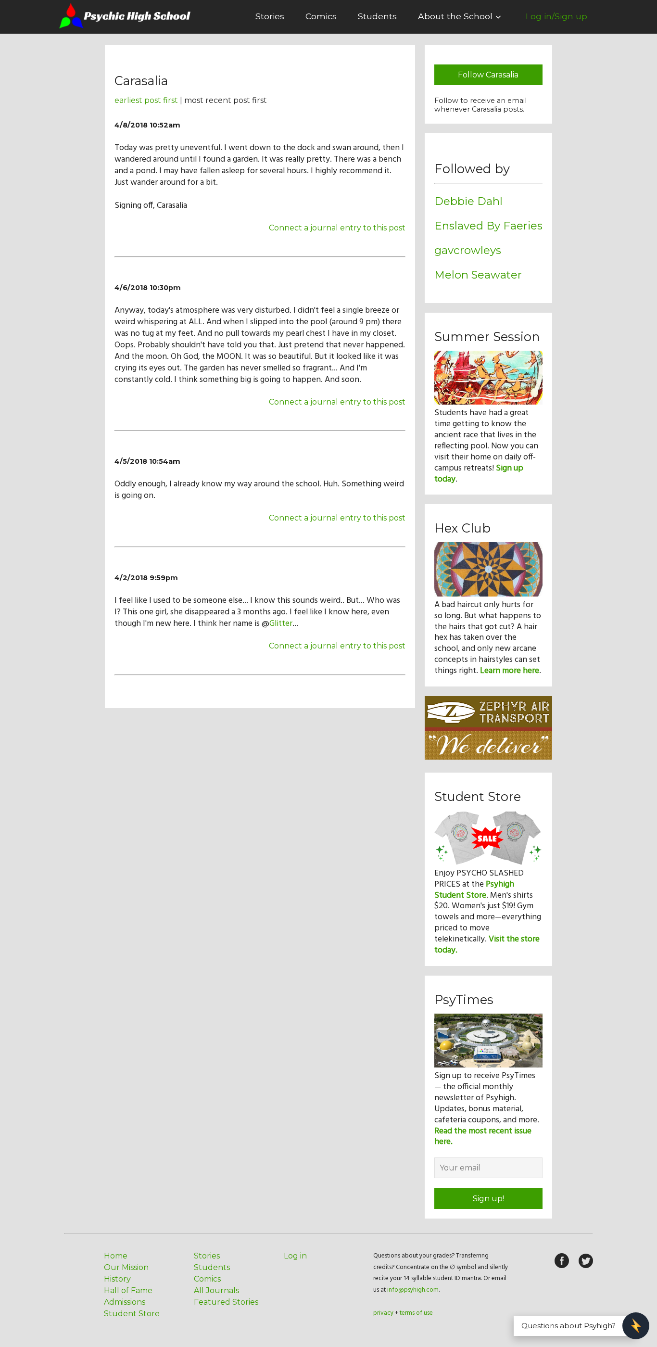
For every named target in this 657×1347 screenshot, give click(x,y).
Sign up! (488, 1198)
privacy (383, 1313)
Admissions (124, 1302)
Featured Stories (226, 1302)
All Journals (216, 1290)
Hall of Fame (128, 1290)
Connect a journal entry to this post (337, 227)
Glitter (280, 624)
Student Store (132, 1313)
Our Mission (126, 1267)
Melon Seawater (478, 274)
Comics (321, 16)
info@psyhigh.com (413, 1290)
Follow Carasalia (488, 74)
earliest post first (146, 100)
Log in (295, 1255)
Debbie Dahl (468, 201)
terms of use (416, 1313)
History (117, 1278)
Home (115, 1255)
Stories (269, 16)
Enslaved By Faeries (488, 225)
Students (377, 16)
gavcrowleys (467, 250)
